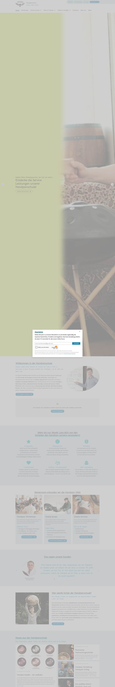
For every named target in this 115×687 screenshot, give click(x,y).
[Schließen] (79, 331)
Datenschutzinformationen (69, 353)
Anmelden (76, 343)
